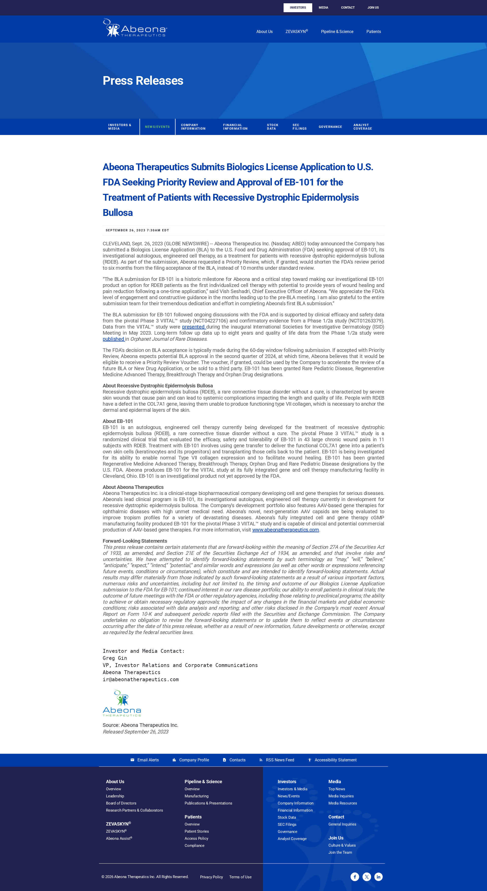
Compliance (194, 845)
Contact (347, 7)
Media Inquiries (341, 796)
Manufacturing (196, 796)
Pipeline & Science (337, 31)
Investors (298, 7)
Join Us (373, 7)
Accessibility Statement (332, 760)
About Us (264, 31)
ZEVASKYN (297, 31)
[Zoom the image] (135, 29)
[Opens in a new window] (355, 876)
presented (194, 327)
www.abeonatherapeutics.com (285, 530)
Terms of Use (240, 877)
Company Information (193, 126)
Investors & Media (120, 126)
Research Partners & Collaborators (134, 810)
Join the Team (340, 852)
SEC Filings (300, 126)
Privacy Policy (211, 877)
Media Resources (342, 803)
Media (323, 7)
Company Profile (190, 760)
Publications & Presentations (208, 803)
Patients (374, 31)
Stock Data (273, 126)
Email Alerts (144, 760)
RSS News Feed (276, 760)
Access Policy (196, 838)
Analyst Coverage (363, 126)
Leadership (115, 796)
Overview (113, 789)
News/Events (157, 127)
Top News (336, 789)
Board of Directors (121, 803)
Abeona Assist (119, 838)
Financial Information (235, 126)
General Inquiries (342, 824)
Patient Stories (197, 831)
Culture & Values (342, 845)
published (114, 339)
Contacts (234, 760)
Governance (330, 127)
